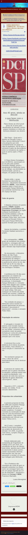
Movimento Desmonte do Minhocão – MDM (11, 9)
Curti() (5, 482)
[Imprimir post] (24, 31)
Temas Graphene (10, 533)
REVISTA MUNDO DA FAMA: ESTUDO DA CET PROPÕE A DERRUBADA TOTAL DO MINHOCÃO (14, 15)
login (13, 523)
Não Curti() (11, 482)
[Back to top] (25, 532)
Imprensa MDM (6, 31)
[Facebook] (1, 1)
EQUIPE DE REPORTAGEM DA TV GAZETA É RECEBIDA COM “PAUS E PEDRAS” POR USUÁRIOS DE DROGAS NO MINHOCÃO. (14, 19)
